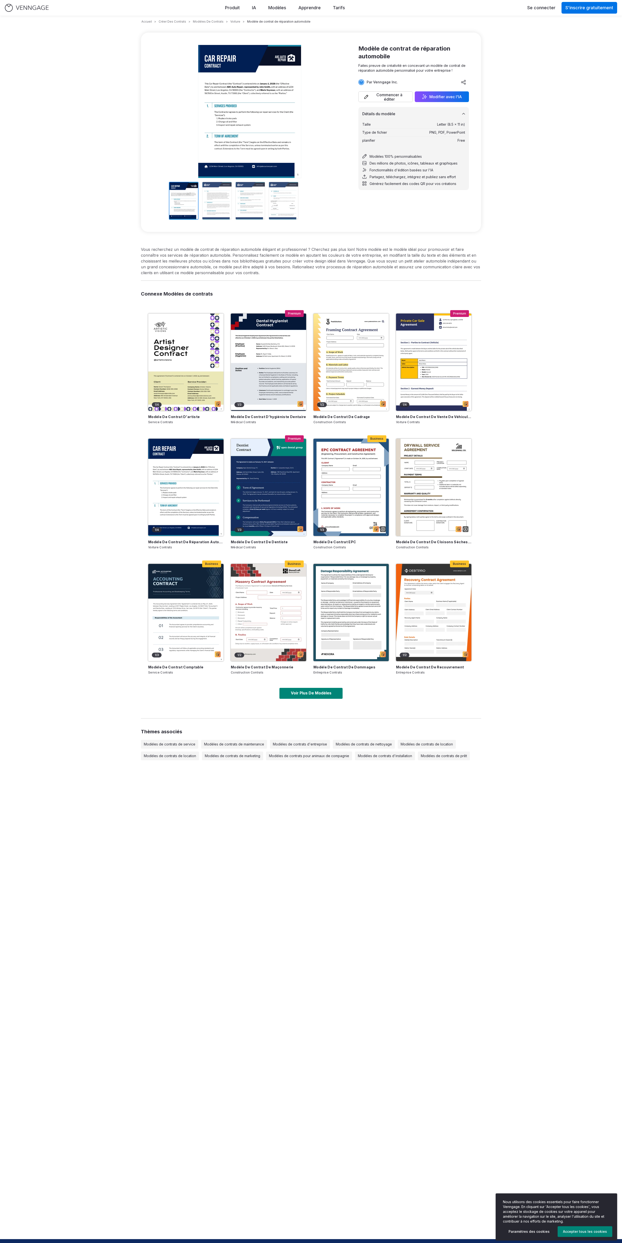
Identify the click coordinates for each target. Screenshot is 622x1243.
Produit (232, 7)
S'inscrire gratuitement (589, 7)
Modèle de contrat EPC (334, 542)
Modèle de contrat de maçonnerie (262, 667)
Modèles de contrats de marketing (232, 756)
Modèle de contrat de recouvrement (430, 667)
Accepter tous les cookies (585, 1231)
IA (254, 7)
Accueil (146, 21)
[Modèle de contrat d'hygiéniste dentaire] (268, 362)
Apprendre (309, 7)
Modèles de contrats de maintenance (234, 744)
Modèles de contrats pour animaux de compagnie (309, 756)
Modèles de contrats (208, 21)
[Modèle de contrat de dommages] (351, 612)
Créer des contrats (172, 21)
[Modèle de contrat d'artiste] (186, 362)
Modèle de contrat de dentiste (259, 542)
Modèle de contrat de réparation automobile (186, 542)
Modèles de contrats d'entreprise (300, 744)
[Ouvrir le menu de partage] (463, 82)
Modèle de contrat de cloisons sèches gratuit (433, 542)
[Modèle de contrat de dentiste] (268, 487)
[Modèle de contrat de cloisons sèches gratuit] (433, 487)
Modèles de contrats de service (169, 744)
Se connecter (541, 7)
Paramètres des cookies (529, 1231)
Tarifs (339, 7)
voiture (235, 21)
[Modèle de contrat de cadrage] (351, 362)
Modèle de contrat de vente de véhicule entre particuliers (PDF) (433, 417)
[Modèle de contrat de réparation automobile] (186, 487)
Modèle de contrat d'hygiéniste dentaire (268, 417)
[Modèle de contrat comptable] (186, 612)
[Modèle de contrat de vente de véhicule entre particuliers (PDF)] (433, 362)
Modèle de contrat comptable (175, 667)
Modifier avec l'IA (445, 96)
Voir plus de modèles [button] (311, 693)
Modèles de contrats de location (427, 744)
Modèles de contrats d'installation (385, 756)
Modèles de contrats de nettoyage (364, 744)
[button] (385, 96)
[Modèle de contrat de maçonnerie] (268, 612)
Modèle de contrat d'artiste (174, 417)
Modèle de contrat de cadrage (341, 417)
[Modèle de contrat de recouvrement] (433, 612)
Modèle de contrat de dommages (344, 667)
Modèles (277, 7)
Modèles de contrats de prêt (444, 756)
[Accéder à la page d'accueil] (27, 8)
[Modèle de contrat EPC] (351, 487)
